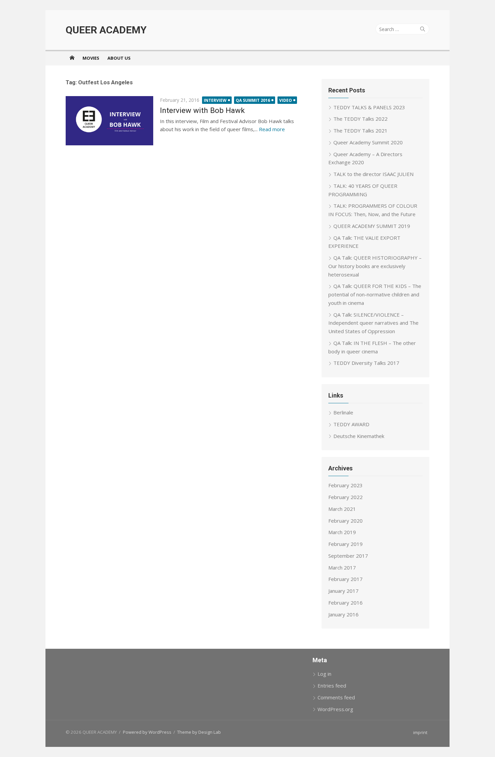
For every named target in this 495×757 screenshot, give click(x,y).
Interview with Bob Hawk (202, 110)
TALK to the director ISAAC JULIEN (373, 174)
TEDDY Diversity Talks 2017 (366, 362)
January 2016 (343, 614)
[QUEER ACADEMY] (72, 57)
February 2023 (345, 485)
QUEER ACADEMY (106, 30)
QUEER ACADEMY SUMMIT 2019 (371, 226)
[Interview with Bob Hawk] (109, 120)
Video (285, 100)
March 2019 (342, 532)
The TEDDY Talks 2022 (360, 118)
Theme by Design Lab (199, 732)
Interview (215, 100)
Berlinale (343, 412)
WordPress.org (335, 709)
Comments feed (336, 697)
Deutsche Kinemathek (358, 436)
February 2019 (345, 544)
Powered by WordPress (147, 732)
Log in (324, 673)
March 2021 (342, 508)
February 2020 (345, 520)
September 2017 (348, 555)
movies (90, 58)
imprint (420, 732)
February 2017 (345, 579)
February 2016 (345, 602)
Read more (272, 129)
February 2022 (345, 497)
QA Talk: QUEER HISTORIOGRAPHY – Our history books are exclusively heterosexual (375, 266)
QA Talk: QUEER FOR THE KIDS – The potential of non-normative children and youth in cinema (374, 294)
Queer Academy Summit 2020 (368, 142)
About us (119, 58)
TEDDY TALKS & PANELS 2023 (369, 107)
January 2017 (343, 590)
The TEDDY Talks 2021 (360, 130)
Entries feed (332, 685)
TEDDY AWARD (351, 424)
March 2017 (342, 567)
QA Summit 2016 (253, 100)
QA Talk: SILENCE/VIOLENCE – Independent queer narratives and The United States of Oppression (373, 323)
